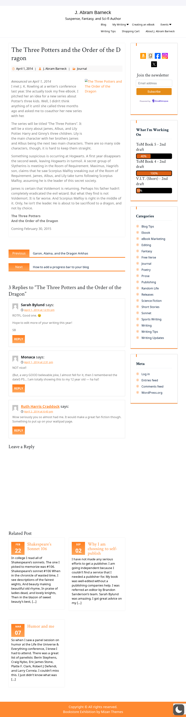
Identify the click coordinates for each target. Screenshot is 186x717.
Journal (82, 69)
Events (165, 24)
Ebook (145, 233)
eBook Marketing (153, 239)
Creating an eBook (143, 24)
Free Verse (148, 257)
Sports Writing (151, 319)
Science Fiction (151, 301)
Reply (18, 339)
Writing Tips (108, 31)
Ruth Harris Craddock (40, 406)
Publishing (148, 282)
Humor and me (40, 626)
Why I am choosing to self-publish (102, 548)
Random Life (150, 288)
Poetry (146, 270)
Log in (145, 374)
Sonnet (146, 313)
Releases (147, 295)
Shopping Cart (131, 31)
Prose (145, 276)
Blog (103, 24)
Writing (146, 325)
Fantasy (146, 251)
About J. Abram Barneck (160, 31)
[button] (178, 709)
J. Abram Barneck (93, 12)
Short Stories (150, 307)
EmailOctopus (161, 101)
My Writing (119, 24)
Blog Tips (147, 226)
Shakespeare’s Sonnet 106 (39, 546)
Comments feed (152, 386)
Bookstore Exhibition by (93, 712)
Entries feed (149, 380)
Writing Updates (152, 338)
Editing (146, 245)
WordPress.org (151, 393)
